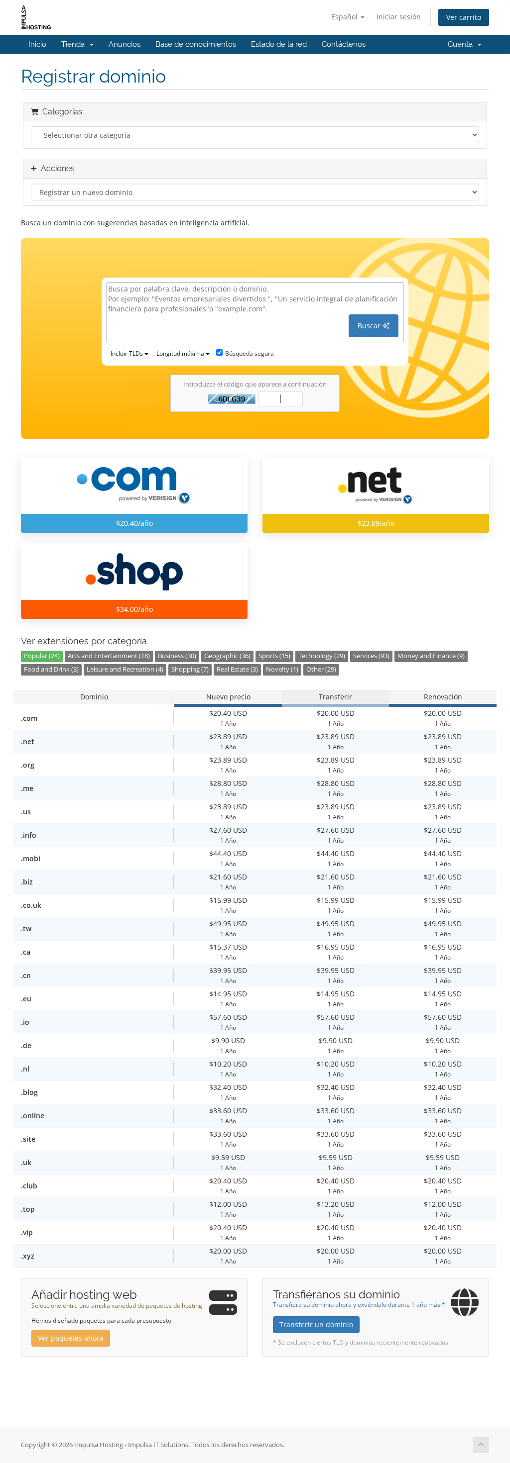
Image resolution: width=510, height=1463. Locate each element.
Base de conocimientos (195, 44)
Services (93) (371, 656)
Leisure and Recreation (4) (125, 669)
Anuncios (124, 44)
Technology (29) (321, 656)
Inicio (37, 44)
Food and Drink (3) (51, 669)
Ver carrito (463, 17)
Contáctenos (344, 44)
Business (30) (177, 656)
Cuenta (462, 44)
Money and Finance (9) (431, 656)
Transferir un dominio (316, 1324)
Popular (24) (42, 656)
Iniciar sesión (399, 16)
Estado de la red (279, 44)
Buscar (370, 325)
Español (345, 16)
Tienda (75, 44)
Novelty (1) (282, 669)
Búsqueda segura (249, 353)
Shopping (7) (190, 669)
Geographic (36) (227, 656)
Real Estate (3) (237, 669)
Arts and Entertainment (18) (109, 656)
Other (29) (321, 669)
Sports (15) (274, 656)
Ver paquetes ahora (71, 1338)
